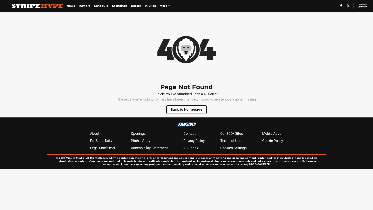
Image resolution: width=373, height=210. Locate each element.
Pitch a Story (140, 141)
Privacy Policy (194, 141)
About (94, 133)
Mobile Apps (271, 133)
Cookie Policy (272, 141)
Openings (138, 133)
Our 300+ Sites (231, 133)
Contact (189, 133)
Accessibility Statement (149, 148)
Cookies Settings (233, 148)
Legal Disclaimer (102, 148)
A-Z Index (190, 148)
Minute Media (75, 158)
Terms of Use (230, 141)
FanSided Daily (101, 141)
